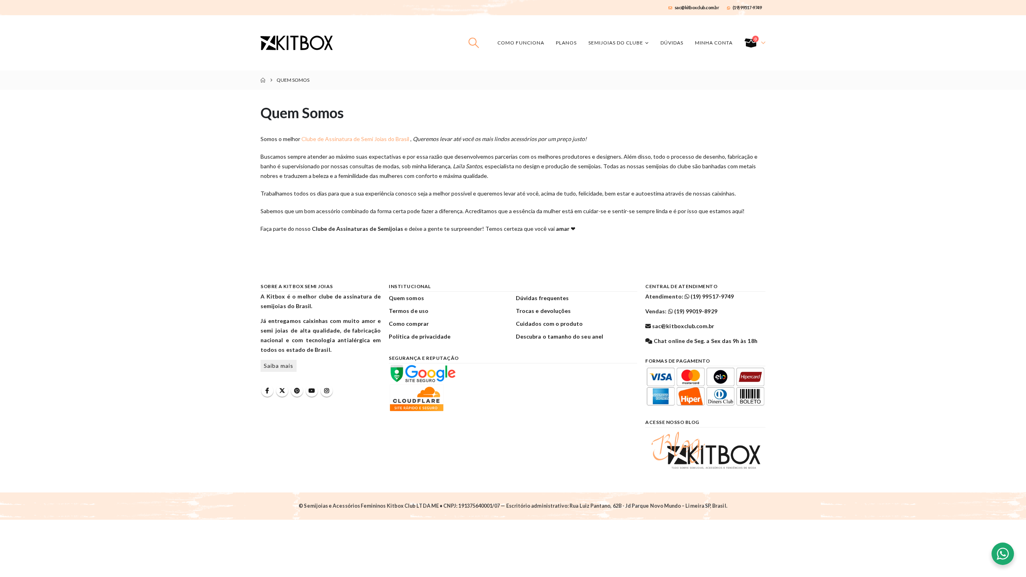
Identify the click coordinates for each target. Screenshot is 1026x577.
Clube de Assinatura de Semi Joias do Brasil (355, 138)
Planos (566, 43)
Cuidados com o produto (549, 323)
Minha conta (714, 43)
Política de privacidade (420, 336)
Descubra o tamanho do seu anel (559, 336)
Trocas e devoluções (543, 310)
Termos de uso (408, 310)
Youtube (312, 391)
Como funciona (520, 43)
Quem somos (406, 298)
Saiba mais (278, 365)
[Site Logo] (297, 43)
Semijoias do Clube (615, 43)
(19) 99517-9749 (747, 7)
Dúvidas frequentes (542, 298)
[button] (474, 43)
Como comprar (409, 323)
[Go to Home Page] (263, 80)
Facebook (267, 391)
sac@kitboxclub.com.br (697, 7)
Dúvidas (671, 43)
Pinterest (297, 391)
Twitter (282, 391)
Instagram (327, 391)
